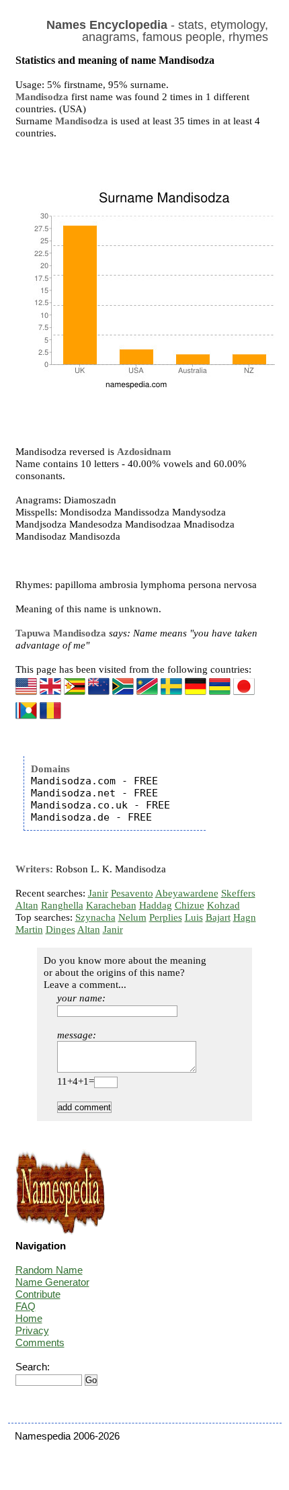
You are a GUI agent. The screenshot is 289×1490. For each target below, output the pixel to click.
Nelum (132, 917)
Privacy (32, 1330)
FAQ (25, 1306)
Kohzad (223, 905)
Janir (98, 893)
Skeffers (238, 893)
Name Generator (52, 1282)
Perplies (165, 917)
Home (28, 1318)
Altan (26, 905)
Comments (40, 1342)
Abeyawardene (186, 893)
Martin (29, 929)
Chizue (189, 905)
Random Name (49, 1270)
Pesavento (132, 893)
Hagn (244, 917)
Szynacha (95, 917)
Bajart (218, 917)
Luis (194, 917)
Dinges (60, 929)
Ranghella (62, 905)
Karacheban (111, 905)
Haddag (155, 905)
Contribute (37, 1294)
